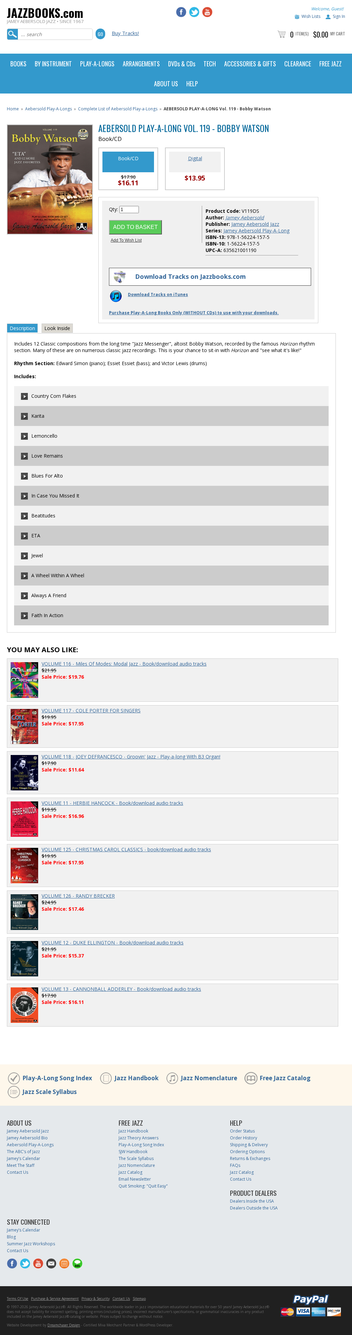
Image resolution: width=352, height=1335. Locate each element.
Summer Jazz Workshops (31, 1244)
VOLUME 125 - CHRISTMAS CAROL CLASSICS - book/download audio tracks (126, 849)
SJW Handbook (133, 1152)
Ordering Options (247, 1152)
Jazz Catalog (130, 1172)
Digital (195, 158)
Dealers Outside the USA (254, 1208)
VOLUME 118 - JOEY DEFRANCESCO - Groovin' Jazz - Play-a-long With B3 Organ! (131, 756)
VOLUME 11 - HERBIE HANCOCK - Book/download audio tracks (112, 803)
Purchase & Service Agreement (55, 1298)
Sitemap (139, 1298)
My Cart (337, 33)
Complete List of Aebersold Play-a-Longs (117, 109)
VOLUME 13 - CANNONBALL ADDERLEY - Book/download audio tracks (121, 989)
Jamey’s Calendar (23, 1158)
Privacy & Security (95, 1298)
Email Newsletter (135, 1179)
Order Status (242, 1131)
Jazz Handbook (136, 1078)
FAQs (235, 1165)
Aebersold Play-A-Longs (48, 109)
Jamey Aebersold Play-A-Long (256, 230)
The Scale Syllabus (136, 1158)
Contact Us (17, 1172)
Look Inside (57, 328)
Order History (243, 1138)
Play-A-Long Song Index (57, 1078)
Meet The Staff (20, 1165)
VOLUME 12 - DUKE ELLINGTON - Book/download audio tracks (113, 942)
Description (22, 328)
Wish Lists (310, 16)
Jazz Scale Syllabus (49, 1092)
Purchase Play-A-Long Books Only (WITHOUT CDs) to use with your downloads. (194, 313)
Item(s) (302, 33)
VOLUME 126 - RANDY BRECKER (78, 896)
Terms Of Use (17, 1298)
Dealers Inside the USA (252, 1201)
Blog (11, 1237)
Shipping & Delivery (249, 1145)
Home (13, 109)
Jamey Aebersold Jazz (255, 224)
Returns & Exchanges (250, 1158)
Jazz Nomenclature (209, 1078)
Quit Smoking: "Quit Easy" (143, 1186)
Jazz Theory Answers (138, 1138)
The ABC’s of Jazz (23, 1152)
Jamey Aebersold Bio (27, 1138)
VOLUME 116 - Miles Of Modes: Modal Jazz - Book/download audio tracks (124, 663)
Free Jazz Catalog (285, 1078)
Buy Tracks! (125, 33)
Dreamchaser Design (63, 1325)
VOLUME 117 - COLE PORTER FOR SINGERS (91, 710)
